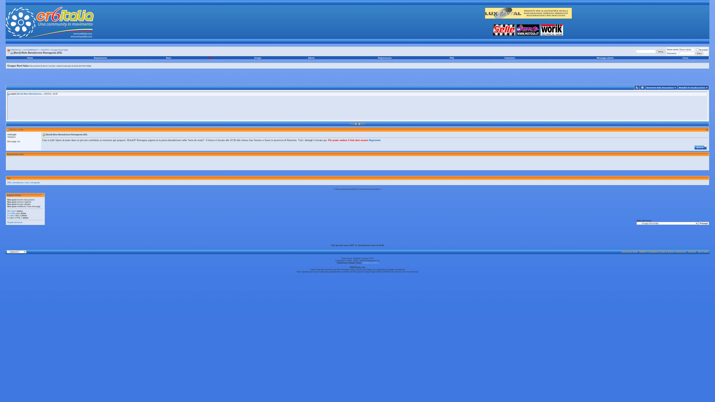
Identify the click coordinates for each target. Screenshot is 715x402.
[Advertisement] (357, 72)
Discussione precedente (347, 189)
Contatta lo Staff (629, 252)
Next (363, 124)
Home (30, 58)
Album (311, 58)
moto (27, 182)
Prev (352, 124)
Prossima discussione (369, 189)
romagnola (35, 182)
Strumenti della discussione (660, 88)
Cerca (685, 58)
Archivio (692, 252)
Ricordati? (703, 50)
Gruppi (257, 58)
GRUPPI (45, 50)
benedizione (18, 182)
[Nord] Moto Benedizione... (30, 94)
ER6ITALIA (16, 50)
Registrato (375, 140)
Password (671, 53)
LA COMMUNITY (31, 50)
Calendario (509, 58)
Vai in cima (703, 252)
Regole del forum (15, 222)
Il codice (11, 215)
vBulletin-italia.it (370, 263)
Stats (168, 58)
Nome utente (673, 49)
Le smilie (11, 213)
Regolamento (100, 58)
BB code (11, 211)
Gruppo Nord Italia (59, 50)
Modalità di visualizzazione (692, 88)
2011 (9, 182)
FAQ (452, 58)
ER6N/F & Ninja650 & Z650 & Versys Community (662, 252)
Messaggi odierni (605, 58)
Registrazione (385, 58)
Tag (8, 178)
